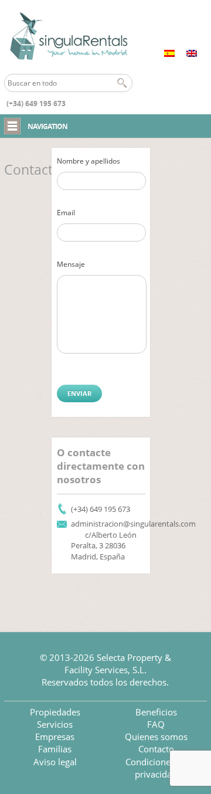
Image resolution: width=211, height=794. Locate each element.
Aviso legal (55, 762)
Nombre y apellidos (88, 161)
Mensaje (71, 264)
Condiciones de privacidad (156, 768)
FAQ (156, 724)
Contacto (156, 749)
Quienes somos (156, 736)
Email (66, 213)
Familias (55, 749)
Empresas (54, 736)
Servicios (55, 724)
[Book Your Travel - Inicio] (68, 37)
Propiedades (55, 712)
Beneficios (156, 712)
